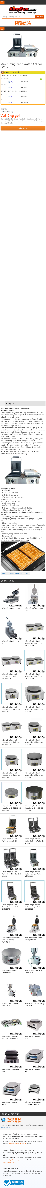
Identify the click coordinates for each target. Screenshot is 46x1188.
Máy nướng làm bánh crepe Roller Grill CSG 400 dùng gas (34, 742)
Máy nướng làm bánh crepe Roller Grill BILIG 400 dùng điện (11, 808)
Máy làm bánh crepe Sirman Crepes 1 (9, 972)
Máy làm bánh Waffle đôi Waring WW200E (33, 939)
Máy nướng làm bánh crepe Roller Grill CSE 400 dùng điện (11, 775)
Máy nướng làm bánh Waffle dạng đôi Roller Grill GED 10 (11, 874)
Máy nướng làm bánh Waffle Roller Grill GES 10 (11, 840)
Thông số (10, 403)
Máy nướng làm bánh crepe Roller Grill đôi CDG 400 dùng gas (11, 742)
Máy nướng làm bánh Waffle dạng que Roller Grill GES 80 (33, 874)
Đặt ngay (23, 128)
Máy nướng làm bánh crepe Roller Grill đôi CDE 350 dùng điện (34, 676)
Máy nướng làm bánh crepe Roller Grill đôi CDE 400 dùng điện (34, 643)
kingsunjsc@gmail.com (10, 1146)
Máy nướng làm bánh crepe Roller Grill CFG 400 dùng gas (34, 775)
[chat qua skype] (41, 78)
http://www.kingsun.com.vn (17, 1144)
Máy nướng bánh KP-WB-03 (11, 642)
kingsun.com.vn (6, 1127)
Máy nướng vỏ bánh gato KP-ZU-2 (34, 609)
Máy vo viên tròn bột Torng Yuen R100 (34, 1004)
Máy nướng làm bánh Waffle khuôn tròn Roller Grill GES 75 (10, 907)
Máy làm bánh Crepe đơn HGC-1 (34, 1070)
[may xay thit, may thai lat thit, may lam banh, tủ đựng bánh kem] (23, 10)
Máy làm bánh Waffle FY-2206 (10, 1070)
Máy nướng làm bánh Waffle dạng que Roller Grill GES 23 (33, 907)
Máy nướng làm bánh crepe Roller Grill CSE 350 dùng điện (34, 709)
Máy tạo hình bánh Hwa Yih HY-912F (33, 972)
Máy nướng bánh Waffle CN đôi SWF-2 (15, 573)
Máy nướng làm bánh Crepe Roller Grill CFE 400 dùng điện (34, 808)
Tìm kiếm (39, 17)
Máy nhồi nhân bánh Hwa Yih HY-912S (11, 1004)
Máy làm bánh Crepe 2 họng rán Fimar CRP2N (10, 1037)
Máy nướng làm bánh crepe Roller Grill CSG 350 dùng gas (11, 709)
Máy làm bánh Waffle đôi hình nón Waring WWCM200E (11, 940)
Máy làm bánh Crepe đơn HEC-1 (11, 1103)
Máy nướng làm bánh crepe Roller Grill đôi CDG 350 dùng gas (11, 676)
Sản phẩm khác (9, 581)
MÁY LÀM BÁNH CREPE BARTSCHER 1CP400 (33, 1103)
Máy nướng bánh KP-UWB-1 (11, 609)
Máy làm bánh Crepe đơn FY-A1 (34, 1037)
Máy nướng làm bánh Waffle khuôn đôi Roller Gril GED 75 (34, 841)
